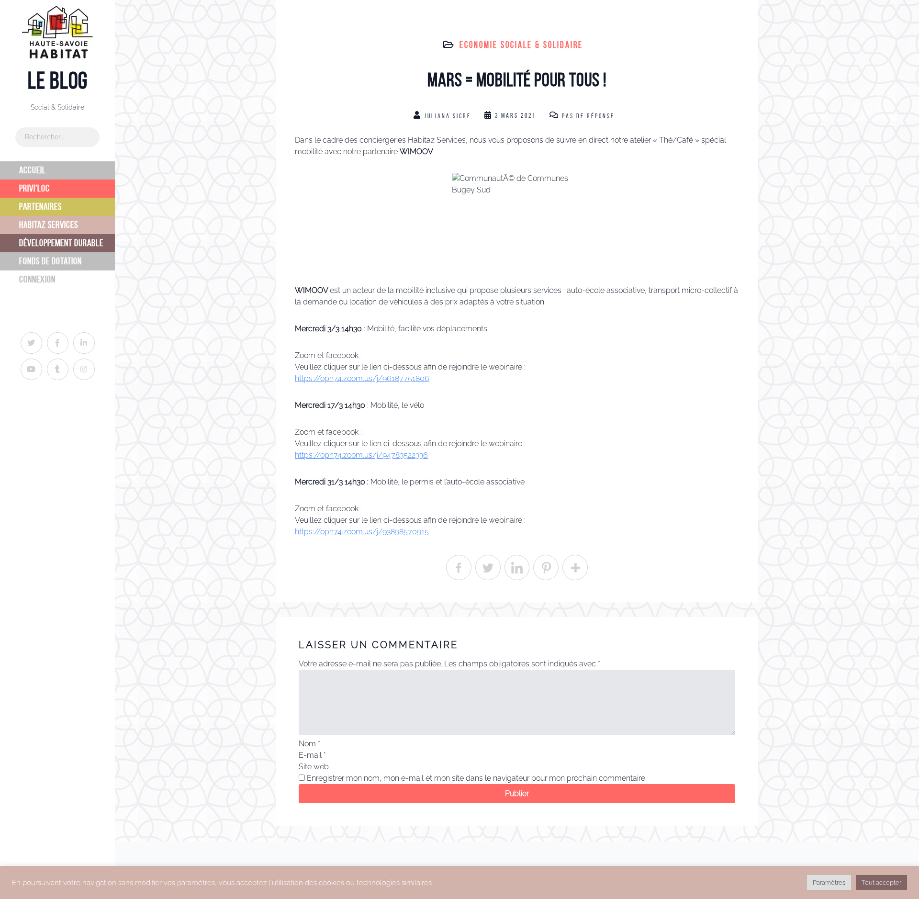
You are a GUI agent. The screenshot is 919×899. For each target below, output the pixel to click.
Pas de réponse (588, 116)
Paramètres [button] (829, 882)
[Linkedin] (517, 567)
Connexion (37, 279)
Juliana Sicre (447, 116)
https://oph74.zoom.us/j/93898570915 (362, 531)
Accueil (32, 170)
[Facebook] (458, 567)
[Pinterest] (546, 567)
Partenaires (40, 207)
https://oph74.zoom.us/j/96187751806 (362, 378)
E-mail (312, 755)
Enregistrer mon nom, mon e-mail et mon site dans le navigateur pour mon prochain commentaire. (477, 778)
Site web (314, 766)
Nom (309, 743)
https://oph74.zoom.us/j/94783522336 (361, 455)
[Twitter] (488, 567)
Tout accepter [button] (881, 882)
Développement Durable (61, 243)
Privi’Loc (34, 188)
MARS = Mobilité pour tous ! (516, 79)
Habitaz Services (48, 225)
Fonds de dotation (50, 261)
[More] (575, 567)
